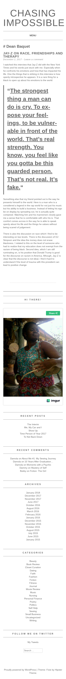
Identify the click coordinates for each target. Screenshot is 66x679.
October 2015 (33, 527)
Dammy (23, 467)
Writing (33, 620)
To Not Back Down (33, 437)
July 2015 (33, 533)
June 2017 (33, 502)
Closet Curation (33, 567)
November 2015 (33, 524)
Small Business (33, 614)
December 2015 (33, 520)
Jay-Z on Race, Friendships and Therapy (33, 55)
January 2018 (33, 492)
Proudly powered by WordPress (20, 669)
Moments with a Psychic (39, 464)
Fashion (33, 576)
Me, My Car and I (33, 427)
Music (33, 592)
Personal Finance (33, 598)
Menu (33, 35)
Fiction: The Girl (38, 471)
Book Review (33, 564)
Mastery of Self (38, 467)
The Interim (33, 424)
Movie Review (33, 589)
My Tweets (33, 642)
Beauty (33, 561)
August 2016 (33, 508)
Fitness (33, 583)
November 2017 (33, 499)
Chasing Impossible (34, 18)
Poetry (33, 602)
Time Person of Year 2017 (33, 433)
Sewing (33, 611)
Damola (14, 458)
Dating (33, 570)
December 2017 (33, 495)
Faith (33, 573)
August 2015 (33, 530)
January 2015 (33, 539)
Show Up (33, 430)
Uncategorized (33, 617)
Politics (33, 605)
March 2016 (33, 511)
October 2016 (33, 505)
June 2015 (33, 536)
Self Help (33, 608)
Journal (33, 586)
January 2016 (33, 517)
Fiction (33, 580)
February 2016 (33, 514)
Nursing (33, 595)
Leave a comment (33, 59)
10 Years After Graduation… (39, 461)
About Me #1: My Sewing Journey (39, 458)
